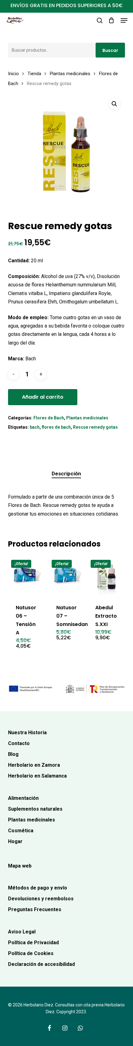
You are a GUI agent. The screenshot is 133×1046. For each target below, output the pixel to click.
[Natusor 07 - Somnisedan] (68, 576)
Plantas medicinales (70, 73)
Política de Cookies (31, 953)
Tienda (34, 73)
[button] (124, 20)
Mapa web (20, 866)
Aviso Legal (22, 932)
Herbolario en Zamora (34, 765)
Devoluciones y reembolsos (41, 899)
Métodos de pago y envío (37, 888)
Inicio (13, 73)
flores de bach (56, 427)
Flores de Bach (48, 417)
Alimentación (23, 798)
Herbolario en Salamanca (37, 776)
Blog (13, 754)
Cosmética (20, 831)
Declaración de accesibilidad (41, 964)
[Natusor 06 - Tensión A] (27, 576)
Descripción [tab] (66, 473)
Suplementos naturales (35, 809)
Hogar (15, 841)
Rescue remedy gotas (95, 427)
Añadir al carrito (42, 397)
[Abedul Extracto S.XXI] (107, 576)
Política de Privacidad (33, 942)
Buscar (110, 50)
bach (35, 427)
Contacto (19, 743)
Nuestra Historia (27, 732)
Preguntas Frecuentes (34, 909)
